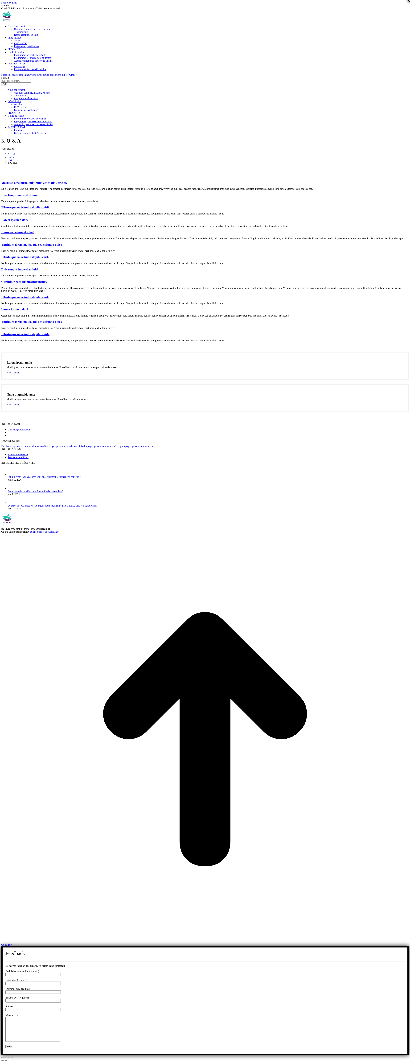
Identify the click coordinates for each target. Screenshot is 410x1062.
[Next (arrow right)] (5, 1060)
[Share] (5, 1057)
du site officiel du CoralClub (44, 531)
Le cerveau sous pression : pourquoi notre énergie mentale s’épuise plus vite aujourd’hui (52, 505)
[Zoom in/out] (12, 1057)
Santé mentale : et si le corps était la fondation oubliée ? (35, 491)
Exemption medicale (18, 454)
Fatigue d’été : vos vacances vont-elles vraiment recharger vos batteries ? (44, 477)
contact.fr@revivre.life (19, 429)
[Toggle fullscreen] (9, 1057)
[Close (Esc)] (2, 1057)
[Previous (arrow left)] (2, 1060)
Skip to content (8, 2)
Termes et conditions (18, 457)
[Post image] (13, 474)
